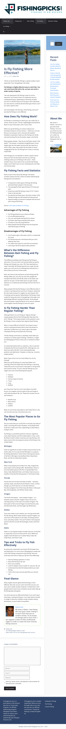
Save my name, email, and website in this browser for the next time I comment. (23, 682)
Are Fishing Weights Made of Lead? (15, 630)
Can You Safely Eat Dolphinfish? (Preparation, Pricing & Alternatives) (55, 86)
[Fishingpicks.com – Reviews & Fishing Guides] (33, 9)
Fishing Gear (18, 21)
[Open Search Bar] (4, 31)
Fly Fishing (40, 21)
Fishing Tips (6, 21)
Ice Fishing (6, 26)
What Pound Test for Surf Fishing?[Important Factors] (20, 632)
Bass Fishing (30, 21)
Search (52, 41)
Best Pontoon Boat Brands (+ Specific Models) (55, 95)
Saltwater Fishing (52, 21)
